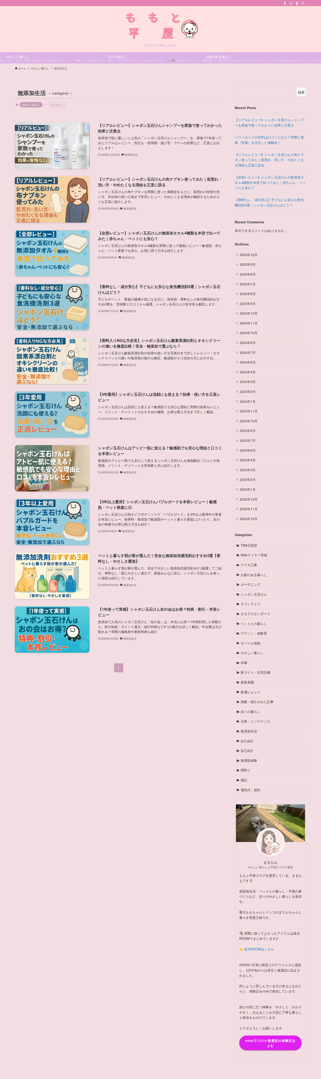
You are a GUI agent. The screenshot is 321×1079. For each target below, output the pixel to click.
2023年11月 (249, 411)
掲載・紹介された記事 (257, 701)
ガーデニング (250, 584)
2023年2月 (248, 479)
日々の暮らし (250, 711)
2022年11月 (249, 508)
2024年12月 (249, 313)
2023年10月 (249, 421)
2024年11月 (249, 323)
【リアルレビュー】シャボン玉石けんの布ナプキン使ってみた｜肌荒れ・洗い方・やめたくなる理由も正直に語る (269, 159)
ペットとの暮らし (254, 623)
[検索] (303, 3)
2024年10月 (249, 332)
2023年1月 (248, 489)
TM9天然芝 (249, 545)
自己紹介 (247, 741)
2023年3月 (248, 469)
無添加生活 (249, 731)
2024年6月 (248, 362)
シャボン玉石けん (254, 594)
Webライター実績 (254, 555)
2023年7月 (248, 440)
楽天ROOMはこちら (259, 949)
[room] (297, 3)
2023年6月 (248, 450)
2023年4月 (248, 460)
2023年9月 (248, 430)
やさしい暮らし (31, 105)
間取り (246, 770)
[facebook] (285, 3)
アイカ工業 (249, 564)
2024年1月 (248, 401)
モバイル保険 (250, 643)
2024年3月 (248, 381)
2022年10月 (249, 518)
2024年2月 (248, 391)
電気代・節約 (250, 789)
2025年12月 (249, 254)
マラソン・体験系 (254, 633)
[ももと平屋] (160, 26)
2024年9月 (248, 342)
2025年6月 (248, 293)
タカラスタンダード (255, 613)
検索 (301, 92)
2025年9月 (248, 264)
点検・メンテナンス (255, 721)
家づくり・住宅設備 (255, 672)
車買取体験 (249, 760)
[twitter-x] (291, 3)
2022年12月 (249, 499)
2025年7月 (248, 284)
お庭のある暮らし (254, 574)
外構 (244, 662)
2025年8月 (248, 274)
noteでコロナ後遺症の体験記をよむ (270, 1043)
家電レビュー (250, 692)
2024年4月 (248, 372)
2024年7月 (248, 352)
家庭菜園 (247, 682)
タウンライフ (250, 603)
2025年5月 (248, 303)
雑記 (244, 780)
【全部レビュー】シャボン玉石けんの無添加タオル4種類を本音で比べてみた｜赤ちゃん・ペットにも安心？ (270, 182)
